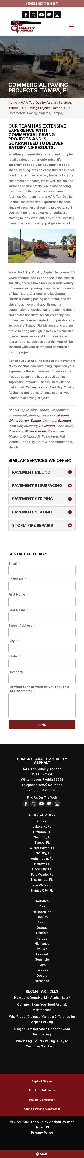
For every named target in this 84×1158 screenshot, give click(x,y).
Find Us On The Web (42, 797)
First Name (18, 594)
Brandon (64, 421)
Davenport (47, 426)
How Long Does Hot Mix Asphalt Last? (42, 998)
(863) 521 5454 (42, 3)
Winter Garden (35, 431)
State (14, 656)
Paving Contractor (42, 1099)
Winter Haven (18, 421)
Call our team (35, 387)
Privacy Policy (42, 1133)
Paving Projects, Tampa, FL (48, 108)
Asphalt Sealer (42, 1081)
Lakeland (62, 415)
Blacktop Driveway (42, 1090)
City (13, 641)
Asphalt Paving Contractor (42, 1108)
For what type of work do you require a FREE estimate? (38, 689)
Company (15, 672)
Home (12, 102)
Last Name (18, 610)
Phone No (17, 579)
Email (14, 563)
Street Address (22, 625)
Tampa (35, 421)
